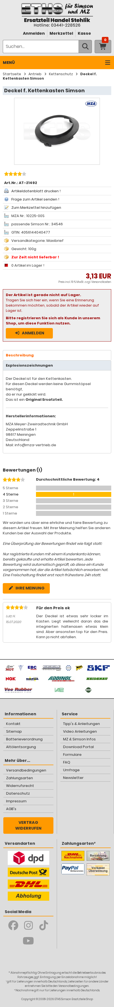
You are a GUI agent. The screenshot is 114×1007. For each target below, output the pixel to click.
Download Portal (78, 746)
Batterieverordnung (24, 739)
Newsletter (73, 777)
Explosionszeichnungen (29, 365)
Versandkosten (101, 282)
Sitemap (14, 731)
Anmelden (34, 33)
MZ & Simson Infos (79, 739)
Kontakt (13, 723)
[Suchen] (85, 46)
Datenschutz (18, 793)
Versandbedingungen (26, 770)
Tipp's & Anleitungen (81, 723)
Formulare (72, 754)
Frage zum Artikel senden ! (35, 199)
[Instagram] (28, 925)
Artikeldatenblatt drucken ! (36, 191)
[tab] (57, 355)
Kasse (84, 33)
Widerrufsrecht (20, 785)
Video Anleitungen (80, 731)
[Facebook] (13, 925)
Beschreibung (20, 355)
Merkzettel (61, 33)
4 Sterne (11, 494)
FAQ (66, 762)
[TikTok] (43, 925)
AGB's (11, 808)
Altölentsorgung (21, 746)
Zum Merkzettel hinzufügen (36, 207)
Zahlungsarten (19, 778)
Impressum (16, 801)
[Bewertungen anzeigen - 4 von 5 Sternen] (14, 174)
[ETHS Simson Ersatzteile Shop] (57, 15)
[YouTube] (28, 941)
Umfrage (71, 770)
